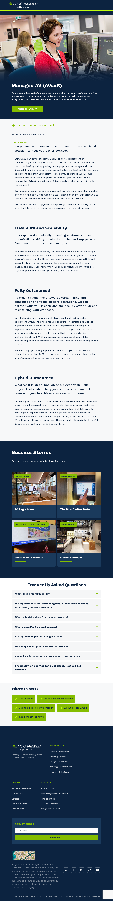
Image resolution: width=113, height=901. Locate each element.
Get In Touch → (21, 142)
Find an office (48, 799)
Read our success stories (58, 698)
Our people (17, 793)
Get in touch (26, 698)
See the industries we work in (36, 707)
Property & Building (59, 772)
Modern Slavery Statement (88, 896)
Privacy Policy (66, 896)
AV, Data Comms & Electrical (35, 125)
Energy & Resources (59, 762)
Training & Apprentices (61, 767)
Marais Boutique (71, 557)
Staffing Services (58, 756)
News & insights (19, 804)
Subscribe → (56, 837)
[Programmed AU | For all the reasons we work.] (22, 5)
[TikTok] (89, 870)
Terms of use (51, 896)
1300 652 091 (47, 788)
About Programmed (75, 707)
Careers (15, 799)
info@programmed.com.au (54, 793)
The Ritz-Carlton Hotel (75, 509)
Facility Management (60, 751)
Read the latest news (31, 716)
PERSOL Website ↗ (50, 804)
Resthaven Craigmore (29, 557)
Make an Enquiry (27, 108)
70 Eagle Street (25, 509)
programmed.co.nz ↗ (51, 809)
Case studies (18, 809)
